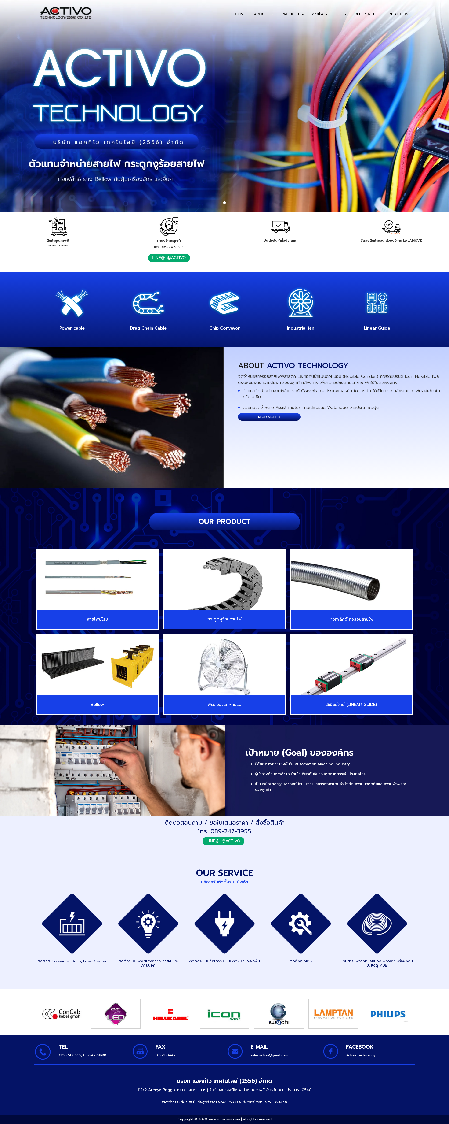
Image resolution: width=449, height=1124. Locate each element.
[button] (33, 106)
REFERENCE (365, 14)
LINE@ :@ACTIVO (169, 258)
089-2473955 (70, 1055)
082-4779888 (94, 1055)
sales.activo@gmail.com (269, 1055)
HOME (240, 14)
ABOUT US (263, 14)
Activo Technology (361, 1055)
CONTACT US (396, 14)
